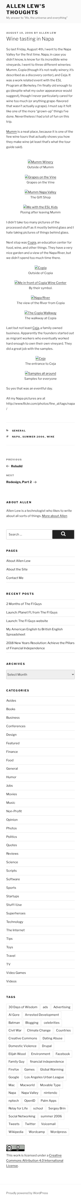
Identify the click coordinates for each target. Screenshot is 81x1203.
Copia (32, 242)
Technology (14, 922)
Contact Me (14, 578)
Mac (12, 1085)
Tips (9, 939)
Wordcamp (37, 1132)
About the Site (17, 569)
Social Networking (22, 1116)
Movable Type (50, 1085)
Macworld (27, 1085)
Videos (11, 981)
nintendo (50, 1093)
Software (13, 879)
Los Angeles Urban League (44, 1077)
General (19, 430)
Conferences (16, 726)
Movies (11, 794)
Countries (63, 1030)
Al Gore (14, 1015)
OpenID (29, 1101)
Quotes (11, 845)
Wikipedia (16, 1132)
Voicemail (48, 1124)
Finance (12, 752)
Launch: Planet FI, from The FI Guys (32, 612)
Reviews (12, 854)
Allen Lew (47, 32)
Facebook (63, 1054)
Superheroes (16, 913)
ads (45, 1007)
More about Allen (54, 516)
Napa (16, 436)
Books (10, 709)
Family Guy (17, 1061)
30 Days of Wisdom (23, 1007)
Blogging (31, 1023)
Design (11, 735)
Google (14, 1077)
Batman (14, 1023)
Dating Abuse (53, 1038)
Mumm (11, 132)
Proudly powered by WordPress (27, 1193)
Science (12, 862)
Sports (11, 888)
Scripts (11, 871)
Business (13, 718)
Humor (11, 777)
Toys (9, 947)
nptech (14, 1101)
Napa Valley (29, 1093)
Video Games (16, 973)
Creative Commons (23, 1038)
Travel (10, 956)
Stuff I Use (14, 905)
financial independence (47, 1061)
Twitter (30, 1124)
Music (10, 803)
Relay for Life (18, 1108)
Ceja (35, 328)
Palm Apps (48, 1101)
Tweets (14, 1124)
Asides (11, 700)
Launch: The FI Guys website (27, 621)
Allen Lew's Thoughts (25, 9)
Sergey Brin (57, 1108)
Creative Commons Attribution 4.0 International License (34, 1161)
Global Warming (52, 1069)
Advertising (61, 1007)
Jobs (9, 786)
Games (29, 1069)
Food (10, 760)
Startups (12, 896)
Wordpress (58, 1132)
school (38, 1108)
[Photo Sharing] (40, 162)
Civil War (15, 1030)
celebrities (52, 1023)
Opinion (12, 820)
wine (51, 436)
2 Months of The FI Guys (24, 604)
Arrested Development (42, 1015)
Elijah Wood (17, 1054)
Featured (13, 743)
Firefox (14, 1069)
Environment (40, 1054)
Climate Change (39, 1030)
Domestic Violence (23, 1046)
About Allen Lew (18, 561)
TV (8, 964)
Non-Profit (14, 811)
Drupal (47, 1046)
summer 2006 (33, 436)
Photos (11, 828)
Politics (11, 837)
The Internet (15, 930)
